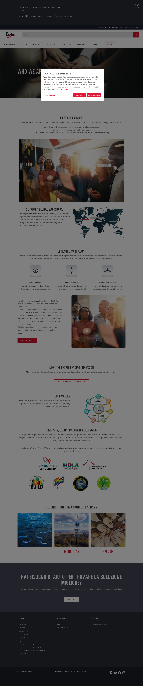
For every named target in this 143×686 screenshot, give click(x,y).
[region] (72, 85)
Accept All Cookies (94, 95)
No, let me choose (50, 95)
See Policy (64, 89)
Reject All (79, 95)
